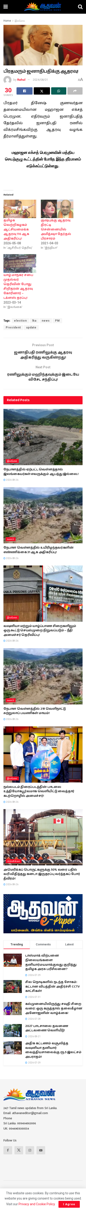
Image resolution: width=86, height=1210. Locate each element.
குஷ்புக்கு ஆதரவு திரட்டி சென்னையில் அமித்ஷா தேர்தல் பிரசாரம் (56, 229)
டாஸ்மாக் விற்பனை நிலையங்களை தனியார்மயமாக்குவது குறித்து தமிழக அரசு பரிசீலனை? (51, 962)
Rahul (21, 79)
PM (57, 320)
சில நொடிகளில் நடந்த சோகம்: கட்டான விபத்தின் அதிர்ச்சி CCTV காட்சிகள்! (52, 986)
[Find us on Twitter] (18, 1150)
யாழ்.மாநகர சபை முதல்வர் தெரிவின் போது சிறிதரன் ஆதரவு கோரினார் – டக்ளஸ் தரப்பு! (18, 286)
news (46, 320)
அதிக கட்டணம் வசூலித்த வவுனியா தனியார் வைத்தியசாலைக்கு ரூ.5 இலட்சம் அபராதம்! (53, 1050)
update (31, 327)
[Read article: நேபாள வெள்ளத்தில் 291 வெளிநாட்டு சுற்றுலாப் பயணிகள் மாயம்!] (43, 676)
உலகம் (10, 539)
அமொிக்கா (13, 861)
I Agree (69, 1204)
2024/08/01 (40, 79)
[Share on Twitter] (42, 91)
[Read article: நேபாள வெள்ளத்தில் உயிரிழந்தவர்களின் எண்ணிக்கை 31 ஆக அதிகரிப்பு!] (43, 515)
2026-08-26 (12, 480)
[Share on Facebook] (25, 91)
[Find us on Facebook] (7, 1150)
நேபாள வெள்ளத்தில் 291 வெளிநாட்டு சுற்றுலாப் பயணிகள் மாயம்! (34, 711)
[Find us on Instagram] (29, 1150)
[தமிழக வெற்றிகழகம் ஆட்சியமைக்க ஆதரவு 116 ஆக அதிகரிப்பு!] (19, 209)
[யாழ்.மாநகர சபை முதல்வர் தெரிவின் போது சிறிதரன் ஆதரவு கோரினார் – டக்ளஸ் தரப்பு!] (19, 263)
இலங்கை (20, 20)
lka (34, 320)
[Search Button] (80, 7)
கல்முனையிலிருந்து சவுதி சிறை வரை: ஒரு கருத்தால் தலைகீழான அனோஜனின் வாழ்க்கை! (53, 1008)
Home (7, 20)
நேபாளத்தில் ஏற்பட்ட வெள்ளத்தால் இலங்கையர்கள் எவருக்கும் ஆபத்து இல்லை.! (41, 472)
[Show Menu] (5, 7)
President (13, 327)
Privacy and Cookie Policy (37, 1204)
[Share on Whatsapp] (58, 91)
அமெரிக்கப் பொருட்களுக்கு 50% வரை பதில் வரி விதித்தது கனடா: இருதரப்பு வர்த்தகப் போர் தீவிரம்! (41, 874)
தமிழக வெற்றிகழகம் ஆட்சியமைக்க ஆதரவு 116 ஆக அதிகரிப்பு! (16, 229)
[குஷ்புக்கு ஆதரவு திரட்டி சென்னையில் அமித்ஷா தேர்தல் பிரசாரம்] (57, 209)
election (20, 320)
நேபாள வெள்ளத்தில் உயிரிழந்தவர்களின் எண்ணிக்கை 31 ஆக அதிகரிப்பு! (38, 550)
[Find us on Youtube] (40, 1150)
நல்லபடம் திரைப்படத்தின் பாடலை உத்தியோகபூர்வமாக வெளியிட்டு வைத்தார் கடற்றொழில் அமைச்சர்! (38, 791)
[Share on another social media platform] (75, 91)
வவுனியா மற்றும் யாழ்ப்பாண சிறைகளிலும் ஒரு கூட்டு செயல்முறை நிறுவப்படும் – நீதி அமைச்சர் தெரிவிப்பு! (39, 630)
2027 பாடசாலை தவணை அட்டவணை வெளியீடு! (46, 1028)
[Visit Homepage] (43, 6)
